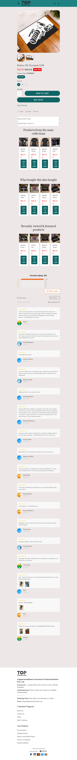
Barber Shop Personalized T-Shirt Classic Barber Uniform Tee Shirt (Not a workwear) (23, 150)
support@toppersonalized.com (32, 701)
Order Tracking (22, 720)
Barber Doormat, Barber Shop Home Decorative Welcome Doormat (24, 196)
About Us (20, 710)
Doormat (24, 105)
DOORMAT (30, 73)
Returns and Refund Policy (26, 736)
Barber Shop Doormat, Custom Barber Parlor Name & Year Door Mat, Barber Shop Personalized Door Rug (56, 196)
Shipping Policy (22, 733)
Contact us (20, 714)
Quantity (20, 89)
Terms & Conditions (23, 740)
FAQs (19, 717)
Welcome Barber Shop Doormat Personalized (34, 196)
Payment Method (22, 743)
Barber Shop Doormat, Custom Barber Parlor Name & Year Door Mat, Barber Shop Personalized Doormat (45, 196)
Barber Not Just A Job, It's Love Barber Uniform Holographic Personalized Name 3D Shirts (56, 150)
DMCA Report (34, 751)
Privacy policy (21, 730)
